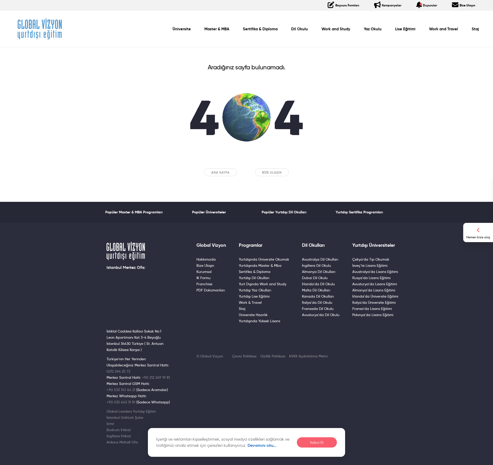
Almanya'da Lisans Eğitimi (373, 290)
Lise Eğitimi (405, 29)
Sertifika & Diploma (260, 29)
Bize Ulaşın (272, 172)
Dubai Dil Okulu (315, 278)
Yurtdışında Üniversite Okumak (264, 259)
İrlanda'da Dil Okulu (318, 284)
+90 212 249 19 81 (156, 377)
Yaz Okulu (373, 29)
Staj (475, 29)
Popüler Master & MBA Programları (134, 212)
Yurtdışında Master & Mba (260, 265)
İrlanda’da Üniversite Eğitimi (375, 296)
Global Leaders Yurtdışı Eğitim (131, 411)
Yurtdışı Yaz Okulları (255, 290)
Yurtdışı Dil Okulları (254, 278)
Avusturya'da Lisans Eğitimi (374, 284)
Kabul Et (317, 442)
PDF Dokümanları (210, 290)
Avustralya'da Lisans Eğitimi (375, 271)
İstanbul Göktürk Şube (125, 417)
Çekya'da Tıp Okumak (370, 259)
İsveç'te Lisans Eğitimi (369, 265)
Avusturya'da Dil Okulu (320, 314)
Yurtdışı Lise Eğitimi (254, 296)
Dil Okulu (299, 29)
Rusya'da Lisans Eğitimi (371, 278)
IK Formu (203, 278)
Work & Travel (250, 302)
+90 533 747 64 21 (121, 389)
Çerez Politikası (244, 356)
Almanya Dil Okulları (318, 271)
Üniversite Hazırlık (253, 314)
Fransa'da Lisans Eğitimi (372, 308)
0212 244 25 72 (118, 371)
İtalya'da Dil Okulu (317, 302)
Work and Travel (443, 29)
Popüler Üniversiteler (209, 212)
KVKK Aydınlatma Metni (308, 356)
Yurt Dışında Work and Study (262, 284)
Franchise (204, 284)
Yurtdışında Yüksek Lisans (259, 321)
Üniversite (182, 29)
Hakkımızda (206, 259)
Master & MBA (216, 29)
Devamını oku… (262, 445)
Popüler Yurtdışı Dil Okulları (284, 212)
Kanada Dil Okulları (318, 296)
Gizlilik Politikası (272, 356)
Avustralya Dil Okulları (320, 259)
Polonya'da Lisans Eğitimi (372, 314)
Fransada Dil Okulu (318, 308)
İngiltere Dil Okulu (316, 265)
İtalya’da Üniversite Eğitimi (374, 302)
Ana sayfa (220, 172)
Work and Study (335, 29)
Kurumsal (204, 271)
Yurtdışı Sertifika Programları (359, 212)
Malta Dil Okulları (316, 290)
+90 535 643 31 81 (121, 402)
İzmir (110, 423)
